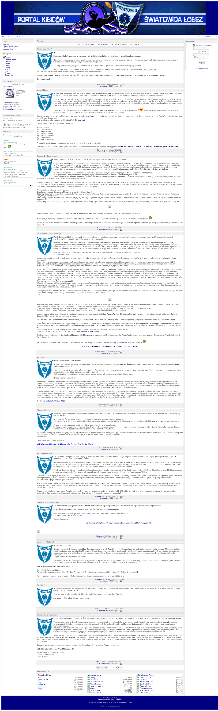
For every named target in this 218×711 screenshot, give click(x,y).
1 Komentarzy (103, 86)
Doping (92, 678)
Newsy (24, 37)
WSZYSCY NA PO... (97, 682)
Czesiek (8, 108)
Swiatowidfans (10, 110)
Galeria (7, 73)
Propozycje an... (146, 688)
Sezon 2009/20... (146, 678)
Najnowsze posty (94, 675)
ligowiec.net (102, 699)
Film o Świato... (95, 690)
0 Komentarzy (103, 152)
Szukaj (7, 69)
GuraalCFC (8, 86)
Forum (30, 37)
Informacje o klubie (11, 48)
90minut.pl (112, 699)
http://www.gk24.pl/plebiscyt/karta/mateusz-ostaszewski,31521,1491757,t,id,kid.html (118, 523)
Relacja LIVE (80, 120)
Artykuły (17, 37)
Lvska (40, 690)
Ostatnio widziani (44, 675)
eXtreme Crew (126, 702)
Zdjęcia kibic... (145, 692)
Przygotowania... (96, 692)
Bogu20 (41, 683)
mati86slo (8, 102)
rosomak (8, 104)
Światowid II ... (145, 680)
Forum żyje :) (94, 680)
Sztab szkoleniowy (11, 46)
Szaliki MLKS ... (145, 684)
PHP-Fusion (101, 702)
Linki (6, 71)
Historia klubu (9, 49)
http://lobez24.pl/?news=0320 (54, 401)
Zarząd (6, 44)
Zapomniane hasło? (202, 68)
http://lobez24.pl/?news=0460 (88, 331)
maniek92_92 (43, 679)
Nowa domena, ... (96, 686)
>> (122, 668)
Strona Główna (7, 37)
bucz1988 (8, 106)
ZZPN (119, 699)
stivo (98, 84)
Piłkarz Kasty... (95, 684)
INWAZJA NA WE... (147, 690)
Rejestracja (202, 67)
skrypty (92, 688)
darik (23, 127)
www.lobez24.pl (92, 116)
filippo (99, 150)
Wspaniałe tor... (145, 686)
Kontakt (8, 67)
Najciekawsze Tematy (145, 675)
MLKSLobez (42, 686)
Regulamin (9, 75)
